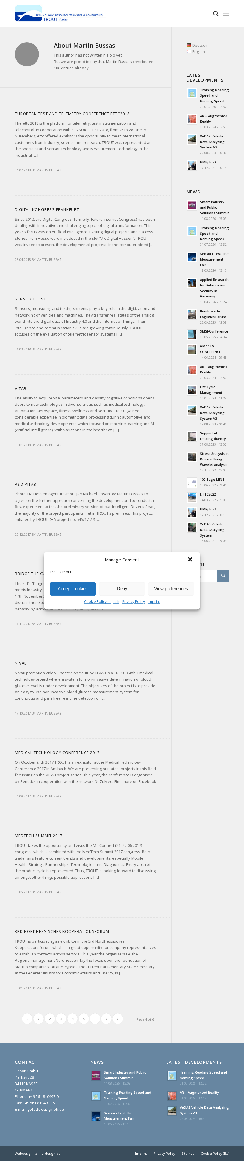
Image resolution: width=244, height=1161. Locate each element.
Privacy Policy (133, 601)
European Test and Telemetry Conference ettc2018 (72, 113)
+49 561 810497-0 (44, 1096)
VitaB (20, 388)
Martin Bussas (48, 170)
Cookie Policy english (101, 601)
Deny (122, 588)
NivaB (21, 663)
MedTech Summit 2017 (38, 835)
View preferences (171, 588)
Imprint (154, 601)
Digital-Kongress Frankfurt (47, 209)
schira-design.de (47, 1153)
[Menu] (226, 14)
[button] (190, 559)
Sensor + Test (30, 299)
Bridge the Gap (32, 573)
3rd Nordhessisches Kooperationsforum (62, 931)
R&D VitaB (25, 484)
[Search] (213, 13)
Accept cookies (73, 588)
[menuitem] (141, 1153)
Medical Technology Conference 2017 (57, 752)
